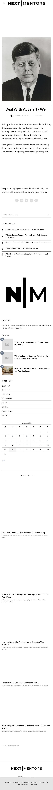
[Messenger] (21, 200)
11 (12, 441)
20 (26, 445)
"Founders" (6, 390)
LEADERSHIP (39, 116)
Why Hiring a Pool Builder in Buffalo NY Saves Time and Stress (27, 255)
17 (5, 445)
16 (48, 441)
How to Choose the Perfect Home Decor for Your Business (28, 243)
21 (34, 445)
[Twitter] (26, 200)
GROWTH (6, 394)
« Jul (3, 460)
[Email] (36, 200)
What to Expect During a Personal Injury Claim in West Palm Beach (26, 236)
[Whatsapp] (31, 200)
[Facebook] (17, 200)
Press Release (7, 411)
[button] (48, 215)
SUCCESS (5, 415)
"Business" (6, 386)
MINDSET (5, 403)
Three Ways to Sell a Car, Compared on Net (22, 248)
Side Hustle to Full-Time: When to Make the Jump (25, 229)
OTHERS (5, 407)
